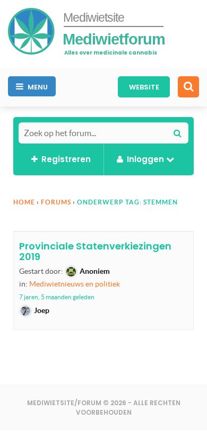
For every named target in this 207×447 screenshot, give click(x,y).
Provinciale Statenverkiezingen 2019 (95, 251)
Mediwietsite (93, 17)
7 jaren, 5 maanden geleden (56, 296)
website (144, 87)
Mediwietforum (114, 39)
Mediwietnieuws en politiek (74, 284)
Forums (56, 202)
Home (24, 202)
